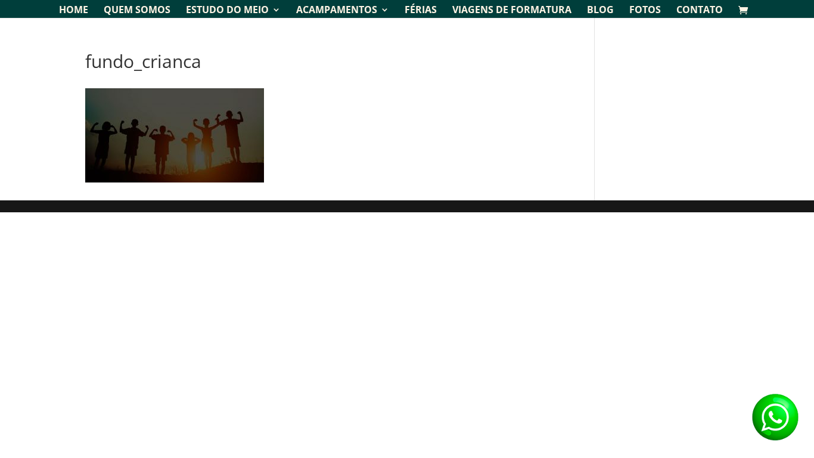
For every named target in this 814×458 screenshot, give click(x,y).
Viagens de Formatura (511, 10)
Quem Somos (137, 10)
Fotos (645, 10)
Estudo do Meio (227, 10)
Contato (699, 10)
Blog (600, 10)
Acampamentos (336, 10)
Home (73, 10)
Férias (421, 10)
